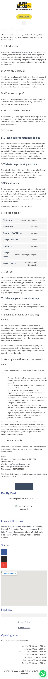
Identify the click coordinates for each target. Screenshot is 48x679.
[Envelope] (4, 565)
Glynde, (18, 526)
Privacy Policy (24, 622)
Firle (3, 532)
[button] (24, 23)
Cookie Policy (24, 628)
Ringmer (11, 526)
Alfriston (9, 532)
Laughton (33, 529)
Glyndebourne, (28, 526)
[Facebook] (4, 552)
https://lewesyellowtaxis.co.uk (22, 52)
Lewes (4, 526)
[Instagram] (4, 559)
